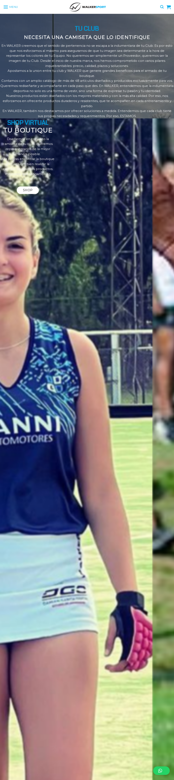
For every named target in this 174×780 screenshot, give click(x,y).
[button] (161, 770)
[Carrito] (169, 7)
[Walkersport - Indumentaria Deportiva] (87, 7)
